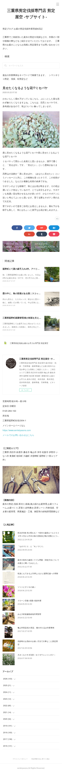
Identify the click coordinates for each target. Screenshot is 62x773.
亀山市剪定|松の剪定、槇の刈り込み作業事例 (36, 627)
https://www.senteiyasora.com (17, 430)
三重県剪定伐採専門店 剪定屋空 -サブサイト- (31, 13)
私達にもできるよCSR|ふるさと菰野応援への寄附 (38, 573)
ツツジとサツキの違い (27, 587)
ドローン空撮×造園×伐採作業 (29, 600)
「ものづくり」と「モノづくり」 (31, 546)
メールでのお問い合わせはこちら (18, 435)
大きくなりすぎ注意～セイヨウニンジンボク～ (37, 654)
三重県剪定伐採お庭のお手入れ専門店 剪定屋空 (30, 343)
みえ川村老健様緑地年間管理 (29, 614)
